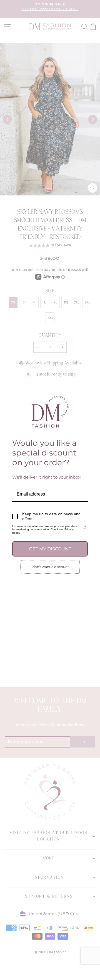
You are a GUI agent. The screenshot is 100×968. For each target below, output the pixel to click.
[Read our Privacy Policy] (84, 527)
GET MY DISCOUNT (50, 549)
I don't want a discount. (50, 567)
